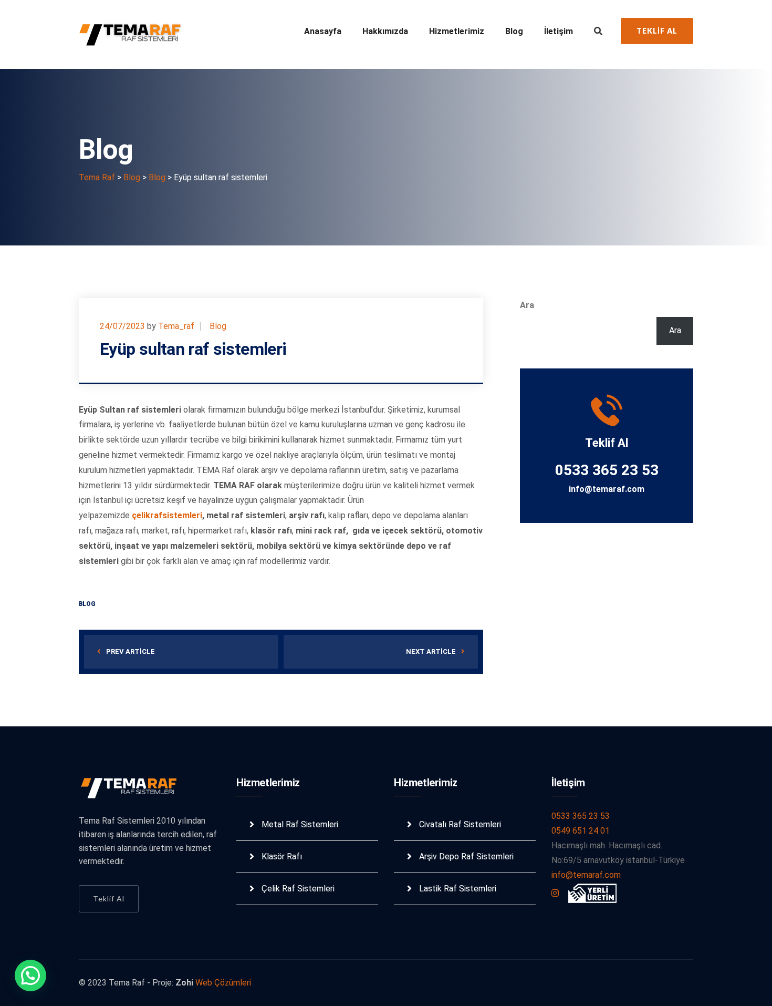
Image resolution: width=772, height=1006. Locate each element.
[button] (30, 975)
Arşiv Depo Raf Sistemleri (466, 856)
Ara (527, 305)
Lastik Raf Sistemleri (457, 889)
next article (431, 651)
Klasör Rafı (282, 856)
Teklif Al (657, 30)
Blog (514, 31)
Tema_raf (176, 326)
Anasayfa (322, 31)
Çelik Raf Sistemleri (298, 889)
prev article (130, 651)
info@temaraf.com (606, 489)
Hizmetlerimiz (456, 31)
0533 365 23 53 (580, 816)
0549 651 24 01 (580, 831)
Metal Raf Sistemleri (300, 824)
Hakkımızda (385, 31)
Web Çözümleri (223, 983)
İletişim (558, 31)
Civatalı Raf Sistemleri (460, 824)
